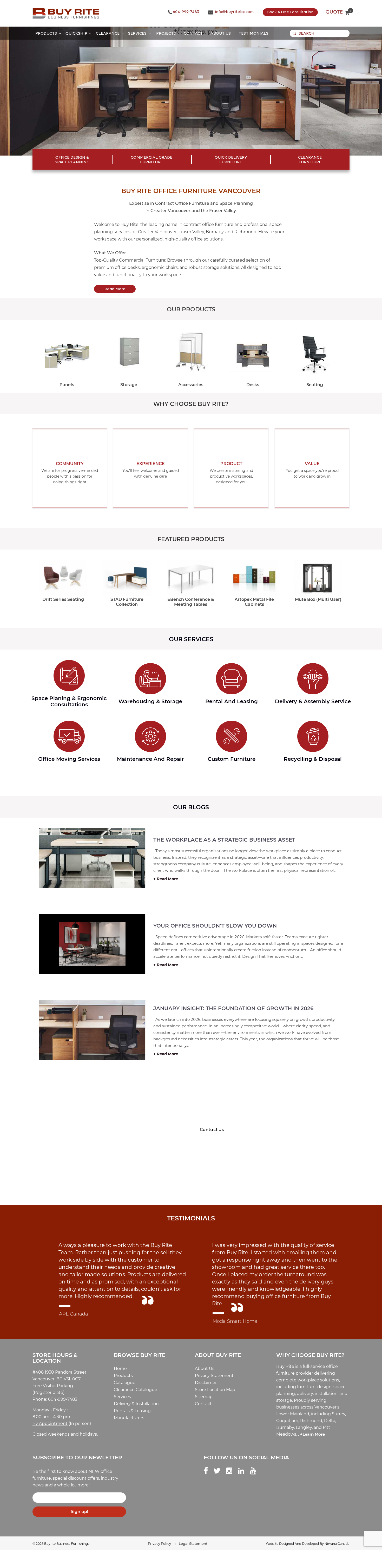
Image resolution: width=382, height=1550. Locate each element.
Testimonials (253, 34)
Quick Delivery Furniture (231, 160)
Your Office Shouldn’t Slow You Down (215, 926)
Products (46, 34)
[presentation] (32, 351)
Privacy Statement (214, 1375)
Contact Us (212, 1129)
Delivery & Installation (136, 1403)
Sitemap (204, 1396)
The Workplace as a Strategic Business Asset (224, 840)
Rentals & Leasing (132, 1410)
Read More (115, 289)
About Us (220, 34)
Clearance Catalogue (135, 1389)
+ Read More (165, 878)
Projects (166, 34)
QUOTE (338, 12)
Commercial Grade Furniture (151, 160)
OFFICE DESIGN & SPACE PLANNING (72, 160)
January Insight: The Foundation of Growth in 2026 (233, 1008)
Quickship (76, 34)
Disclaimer (206, 1382)
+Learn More (312, 1434)
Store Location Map (215, 1389)
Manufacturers (129, 1417)
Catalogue (124, 1382)
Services (137, 34)
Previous (20, 92)
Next (361, 92)
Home (120, 1368)
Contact (193, 34)
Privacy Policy (159, 1543)
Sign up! (79, 1511)
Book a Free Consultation (290, 12)
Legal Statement (193, 1543)
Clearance (108, 34)
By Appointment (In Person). (85, 1178)
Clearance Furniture (310, 160)
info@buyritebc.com (234, 12)
